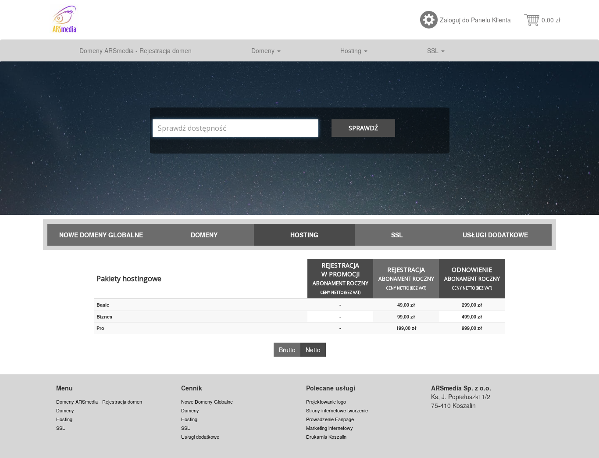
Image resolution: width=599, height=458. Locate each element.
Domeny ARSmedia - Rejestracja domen (135, 50)
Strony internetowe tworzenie (337, 410)
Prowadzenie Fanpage (330, 418)
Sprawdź (363, 128)
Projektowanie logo (326, 401)
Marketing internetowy (329, 427)
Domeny (263, 50)
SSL (433, 50)
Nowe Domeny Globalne (101, 234)
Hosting (351, 50)
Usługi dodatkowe (495, 234)
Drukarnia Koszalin (326, 436)
